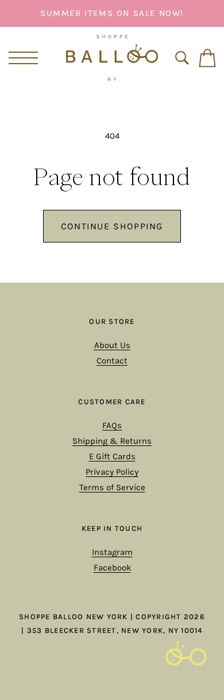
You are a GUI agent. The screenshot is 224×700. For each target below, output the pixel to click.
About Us (112, 345)
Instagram (112, 552)
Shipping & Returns (112, 441)
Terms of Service (112, 487)
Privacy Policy (112, 472)
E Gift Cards (112, 456)
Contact (112, 360)
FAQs (112, 425)
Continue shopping (112, 226)
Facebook (112, 567)
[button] (21, 58)
